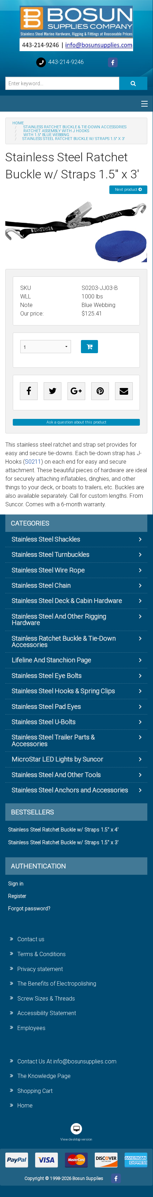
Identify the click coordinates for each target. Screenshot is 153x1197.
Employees (31, 1028)
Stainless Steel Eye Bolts (47, 675)
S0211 (33, 461)
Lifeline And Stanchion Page (51, 660)
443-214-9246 (65, 62)
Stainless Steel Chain (41, 585)
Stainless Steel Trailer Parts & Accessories (53, 740)
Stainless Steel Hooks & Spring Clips (63, 691)
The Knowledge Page (44, 1076)
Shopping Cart (35, 1091)
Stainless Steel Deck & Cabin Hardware (67, 600)
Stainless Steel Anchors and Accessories (70, 790)
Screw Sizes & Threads (46, 998)
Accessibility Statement (46, 1013)
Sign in (15, 884)
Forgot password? (29, 909)
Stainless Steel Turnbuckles (50, 554)
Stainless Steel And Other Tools (56, 774)
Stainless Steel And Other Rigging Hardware (59, 619)
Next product (126, 189)
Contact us (30, 939)
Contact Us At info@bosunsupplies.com (66, 1061)
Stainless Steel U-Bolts (44, 722)
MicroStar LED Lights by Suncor (57, 759)
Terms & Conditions (41, 954)
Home (25, 1105)
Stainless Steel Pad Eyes (46, 706)
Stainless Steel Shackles (46, 539)
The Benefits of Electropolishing (56, 983)
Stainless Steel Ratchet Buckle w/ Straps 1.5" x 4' (63, 830)
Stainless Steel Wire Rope (48, 570)
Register (17, 896)
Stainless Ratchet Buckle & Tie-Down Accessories (64, 641)
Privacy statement (40, 969)
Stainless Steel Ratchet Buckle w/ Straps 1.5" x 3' (63, 843)
